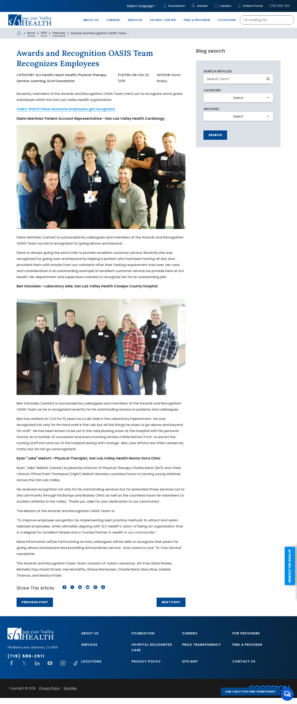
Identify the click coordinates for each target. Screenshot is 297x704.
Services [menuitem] (135, 20)
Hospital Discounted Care (152, 647)
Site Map (190, 661)
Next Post (171, 602)
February (59, 33)
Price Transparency (201, 645)
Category (212, 90)
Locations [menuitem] (227, 20)
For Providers (246, 633)
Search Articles (217, 71)
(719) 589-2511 (279, 6)
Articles (201, 6)
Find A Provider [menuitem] (197, 20)
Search (215, 135)
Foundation (176, 6)
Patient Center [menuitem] (163, 20)
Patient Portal (252, 6)
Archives (211, 109)
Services (89, 645)
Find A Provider (247, 645)
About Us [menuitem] (91, 20)
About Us (90, 633)
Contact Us (243, 661)
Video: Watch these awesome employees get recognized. (66, 109)
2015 (44, 33)
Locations (91, 661)
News (31, 33)
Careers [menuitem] (113, 20)
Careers (225, 6)
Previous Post (35, 602)
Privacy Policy (146, 661)
